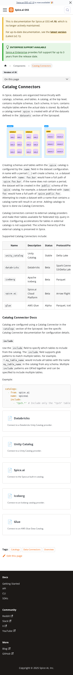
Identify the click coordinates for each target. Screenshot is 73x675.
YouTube (7, 631)
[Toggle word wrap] (61, 388)
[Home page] (5, 65)
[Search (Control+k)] (67, 10)
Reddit (6, 616)
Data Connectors (31, 549)
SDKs (5, 598)
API (4, 588)
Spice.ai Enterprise (16, 52)
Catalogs (15, 549)
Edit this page (14, 555)
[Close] (70, 2)
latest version (58, 32)
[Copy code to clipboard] (66, 388)
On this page (11, 79)
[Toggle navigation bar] (4, 9)
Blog (4, 648)
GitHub (6, 653)
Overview (49, 549)
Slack (5, 621)
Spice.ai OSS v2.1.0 (25, 2)
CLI (4, 593)
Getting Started (11, 583)
